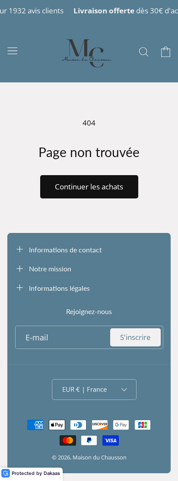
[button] (12, 50)
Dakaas (52, 473)
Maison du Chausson (100, 457)
